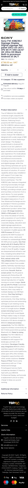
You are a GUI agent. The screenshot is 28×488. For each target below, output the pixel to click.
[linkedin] (16, 421)
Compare (6, 80)
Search (23, 9)
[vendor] (7, 38)
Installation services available (14, 96)
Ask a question (19, 80)
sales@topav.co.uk (10, 445)
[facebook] (11, 421)
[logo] (14, 4)
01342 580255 (9, 448)
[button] (2, 4)
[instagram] (13, 421)
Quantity (4, 70)
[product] (23, 20)
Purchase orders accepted (13, 99)
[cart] (26, 5)
